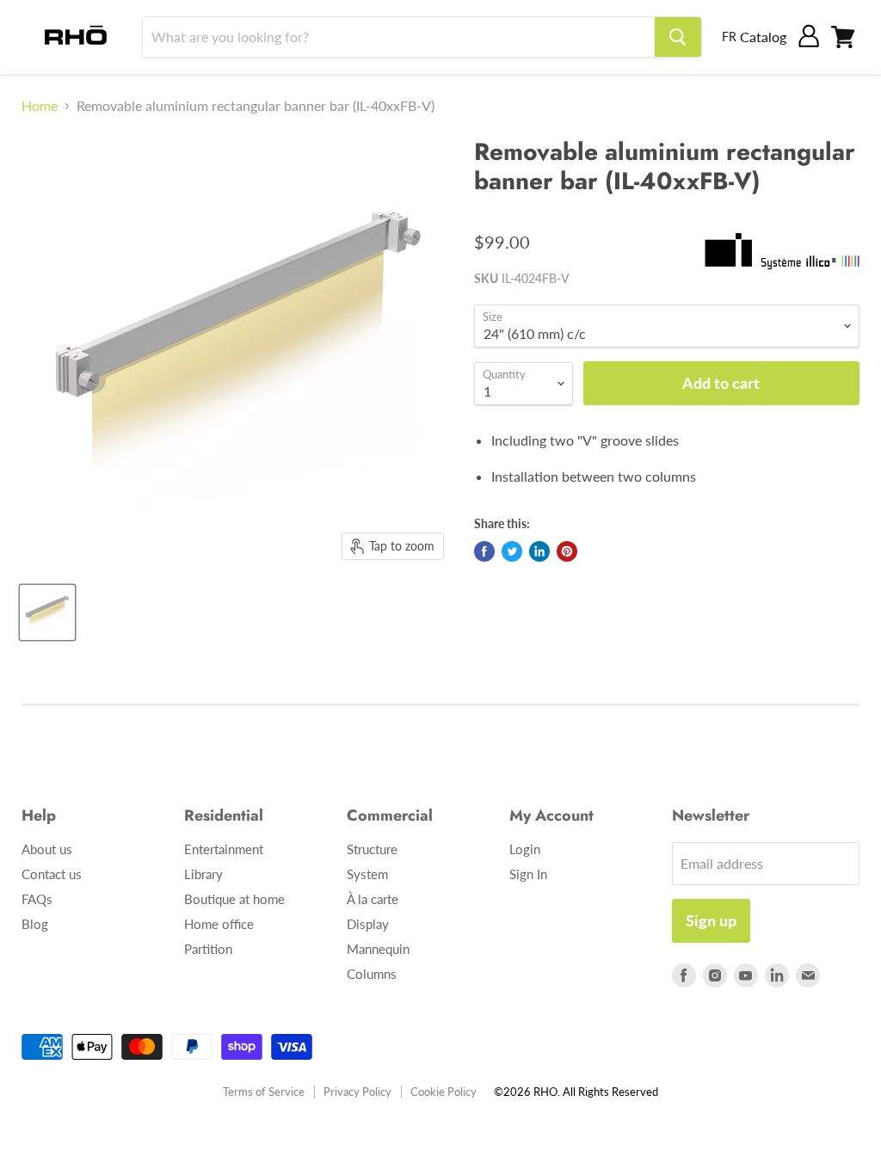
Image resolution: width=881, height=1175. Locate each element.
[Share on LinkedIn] (539, 551)
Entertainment (223, 849)
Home (40, 106)
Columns (372, 973)
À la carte (372, 899)
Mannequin (378, 949)
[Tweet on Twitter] (512, 551)
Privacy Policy (357, 1091)
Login (524, 849)
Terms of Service (264, 1091)
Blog (35, 924)
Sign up (711, 920)
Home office (219, 924)
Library (203, 874)
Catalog (763, 36)
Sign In (528, 874)
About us (47, 849)
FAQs (37, 899)
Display (368, 924)
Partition (208, 949)
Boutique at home (234, 899)
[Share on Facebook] (484, 551)
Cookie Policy (443, 1091)
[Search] (678, 37)
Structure (372, 849)
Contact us (52, 874)
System (367, 874)
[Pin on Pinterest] (567, 551)
